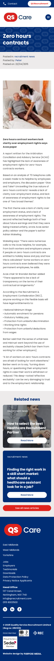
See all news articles (27, 508)
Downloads (9, 573)
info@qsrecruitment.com (17, 598)
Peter (18, 60)
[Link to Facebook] (19, 609)
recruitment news (24, 56)
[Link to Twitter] (5, 609)
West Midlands (11, 550)
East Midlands (10, 544)
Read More (27, 440)
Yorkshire (8, 555)
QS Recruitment (39, 3)
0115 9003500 (10, 602)
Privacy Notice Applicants (17, 580)
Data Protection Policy (15, 577)
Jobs (5, 561)
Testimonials (10, 569)
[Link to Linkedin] (12, 609)
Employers (9, 565)
